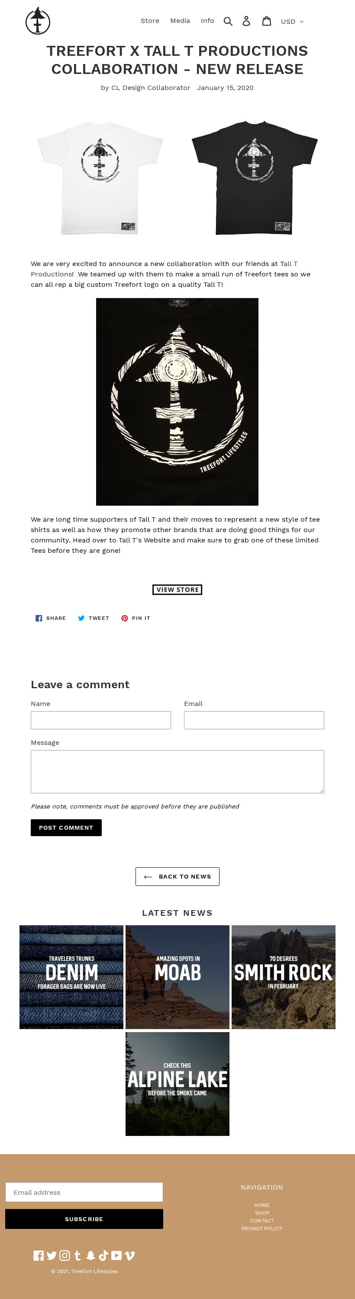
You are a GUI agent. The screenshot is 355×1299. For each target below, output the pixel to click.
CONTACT (262, 1221)
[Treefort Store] (177, 589)
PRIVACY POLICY (262, 1228)
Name (40, 703)
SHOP (262, 1213)
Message (45, 742)
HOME (262, 1205)
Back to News (184, 876)
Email (193, 703)
